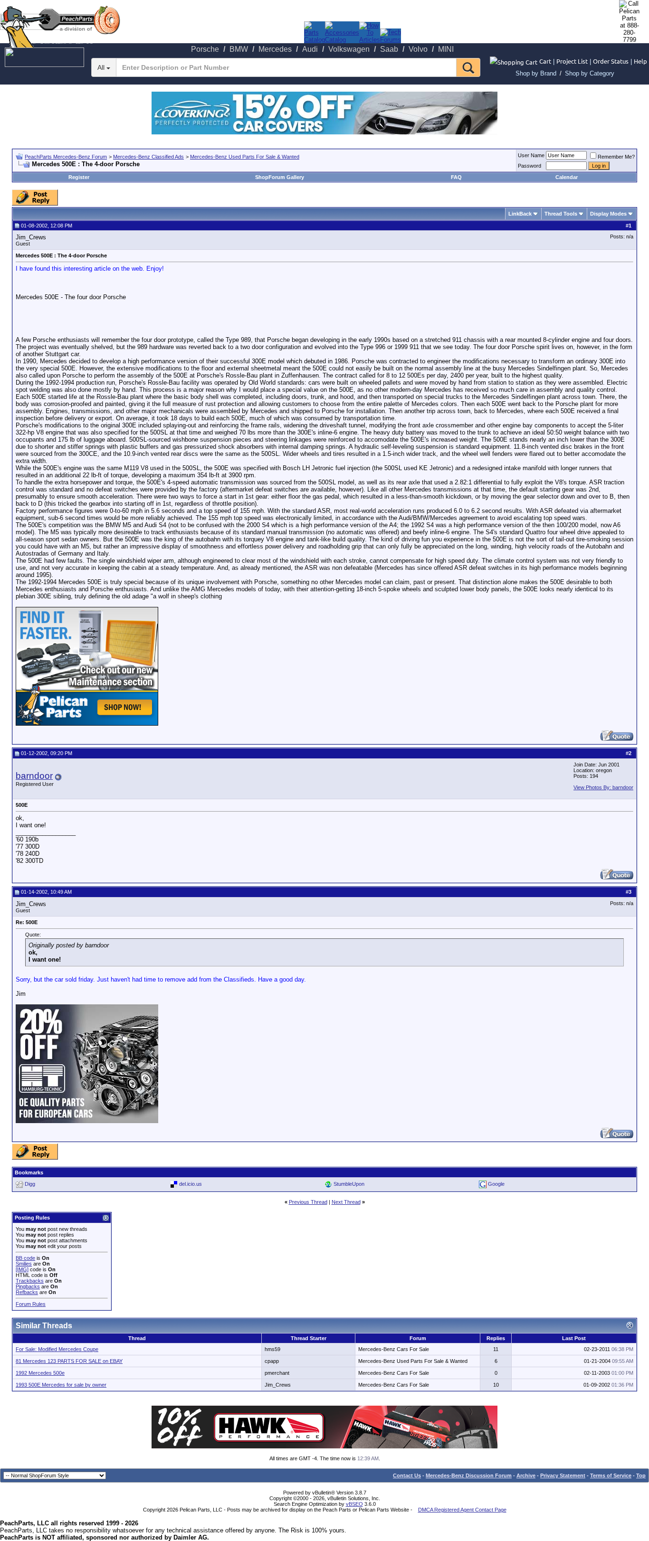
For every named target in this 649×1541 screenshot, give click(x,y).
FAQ (456, 177)
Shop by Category (589, 73)
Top (641, 1475)
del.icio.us (190, 1184)
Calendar (566, 177)
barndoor (34, 776)
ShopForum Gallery (279, 177)
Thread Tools (560, 214)
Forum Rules (31, 1304)
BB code (25, 1258)
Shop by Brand (535, 73)
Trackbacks (30, 1281)
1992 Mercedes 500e (40, 1373)
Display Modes (608, 214)
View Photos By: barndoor (603, 787)
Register (78, 177)
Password (529, 166)
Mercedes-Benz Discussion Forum (469, 1475)
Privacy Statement (562, 1475)
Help (640, 61)
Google (496, 1184)
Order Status (611, 61)
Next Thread (346, 1202)
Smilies (24, 1264)
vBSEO (354, 1504)
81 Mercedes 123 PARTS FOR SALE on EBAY (69, 1361)
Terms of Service (610, 1475)
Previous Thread (308, 1202)
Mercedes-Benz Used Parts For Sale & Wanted (244, 157)
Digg (30, 1184)
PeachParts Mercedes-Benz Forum (66, 157)
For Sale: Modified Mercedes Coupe (57, 1349)
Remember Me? (616, 157)
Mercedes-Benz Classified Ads (148, 157)
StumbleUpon (349, 1184)
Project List (572, 61)
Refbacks (27, 1292)
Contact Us (407, 1475)
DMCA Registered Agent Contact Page (462, 1510)
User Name (531, 155)
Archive (525, 1475)
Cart (545, 61)
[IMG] (22, 1269)
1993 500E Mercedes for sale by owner (61, 1385)
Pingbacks (28, 1286)
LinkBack (520, 214)
